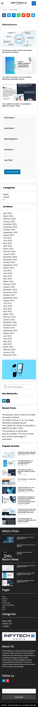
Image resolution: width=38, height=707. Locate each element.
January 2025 (9, 254)
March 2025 (8, 249)
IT (4, 200)
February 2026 (9, 219)
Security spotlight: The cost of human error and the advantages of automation (18, 436)
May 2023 (7, 309)
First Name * (9, 118)
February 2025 (9, 251)
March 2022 (8, 347)
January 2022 (9, 352)
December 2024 (10, 257)
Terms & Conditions (8, 605)
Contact (4, 601)
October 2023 (9, 295)
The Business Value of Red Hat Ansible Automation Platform (17, 51)
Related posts (9, 24)
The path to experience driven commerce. (24, 553)
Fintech (6, 197)
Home (4, 10)
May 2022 (7, 341)
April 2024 (7, 279)
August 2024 (8, 268)
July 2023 (7, 303)
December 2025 (10, 224)
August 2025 (8, 235)
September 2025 (10, 232)
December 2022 (10, 322)
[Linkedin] (4, 401)
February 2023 (9, 317)
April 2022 (7, 344)
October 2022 (9, 328)
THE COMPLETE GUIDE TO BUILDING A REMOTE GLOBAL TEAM (16, 105)
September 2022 (10, 330)
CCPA (3, 609)
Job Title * (8, 160)
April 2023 (7, 311)
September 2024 (10, 265)
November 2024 (10, 260)
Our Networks (9, 393)
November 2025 (10, 227)
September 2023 (10, 298)
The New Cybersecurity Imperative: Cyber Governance (25, 538)
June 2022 (7, 339)
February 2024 (9, 284)
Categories (9, 187)
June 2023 (7, 306)
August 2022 (8, 333)
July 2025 (7, 238)
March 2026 (8, 216)
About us (5, 599)
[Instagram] (8, 401)
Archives (7, 206)
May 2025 (7, 243)
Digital (5, 194)
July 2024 (7, 271)
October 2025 (9, 230)
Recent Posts (9, 408)
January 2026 (9, 221)
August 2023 (8, 300)
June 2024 (7, 273)
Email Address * (11, 139)
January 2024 (9, 287)
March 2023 (8, 314)
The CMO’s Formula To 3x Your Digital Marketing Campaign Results (16, 78)
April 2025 (7, 246)
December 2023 (10, 290)
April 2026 (7, 213)
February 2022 (9, 349)
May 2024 (7, 276)
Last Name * (9, 128)
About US (8, 646)
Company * (9, 149)
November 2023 (10, 292)
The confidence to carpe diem (15, 431)
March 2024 (8, 281)
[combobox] (19, 387)
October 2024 (9, 262)
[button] (2, 3)
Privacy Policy (6, 603)
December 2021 (10, 355)
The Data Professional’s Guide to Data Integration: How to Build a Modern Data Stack (27, 510)
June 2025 (7, 240)
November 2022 (10, 325)
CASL (3, 607)
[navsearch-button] (34, 3)
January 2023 (9, 320)
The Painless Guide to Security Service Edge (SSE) (26, 545)
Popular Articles (10, 446)
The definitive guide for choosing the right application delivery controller (27, 520)
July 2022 (7, 336)
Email (4, 687)
